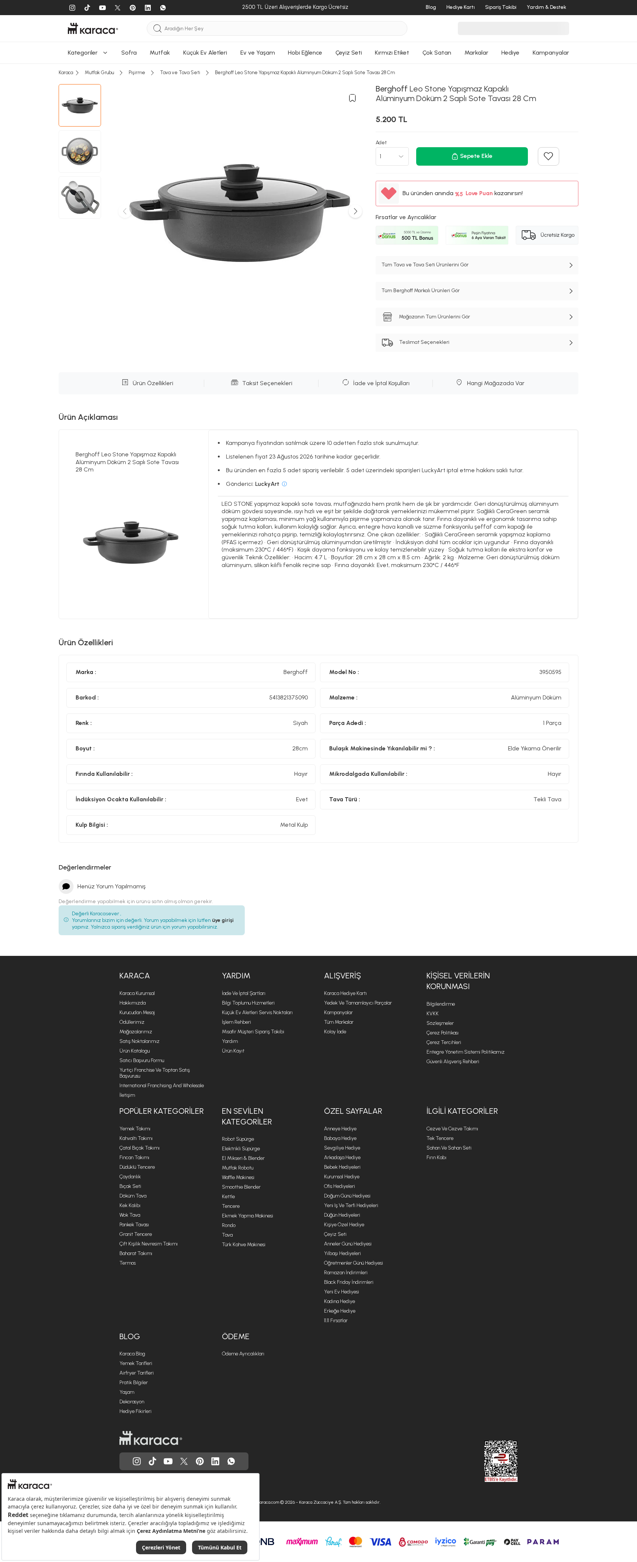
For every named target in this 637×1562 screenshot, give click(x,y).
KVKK (433, 1013)
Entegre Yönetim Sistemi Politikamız (466, 1052)
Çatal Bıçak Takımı (139, 1148)
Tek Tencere (440, 1138)
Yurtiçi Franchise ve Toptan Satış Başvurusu (154, 1073)
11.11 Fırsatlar (336, 1320)
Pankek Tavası (134, 1224)
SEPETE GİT (318, 80)
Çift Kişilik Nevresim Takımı (148, 1244)
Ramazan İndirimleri (346, 1272)
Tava (227, 1235)
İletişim (127, 1095)
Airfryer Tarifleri (136, 1373)
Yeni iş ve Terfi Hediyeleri (351, 1205)
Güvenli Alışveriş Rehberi (453, 1061)
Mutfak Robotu (237, 1168)
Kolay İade (335, 1032)
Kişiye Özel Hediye (344, 1224)
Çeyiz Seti (335, 1234)
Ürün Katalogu (134, 1051)
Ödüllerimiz (132, 1022)
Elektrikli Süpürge (241, 1148)
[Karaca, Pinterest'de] (200, 1461)
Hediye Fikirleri (135, 1411)
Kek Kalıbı (129, 1205)
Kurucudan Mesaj (137, 1012)
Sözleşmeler (440, 1023)
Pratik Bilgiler (133, 1382)
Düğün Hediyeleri (342, 1215)
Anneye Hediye (340, 1129)
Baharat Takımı (135, 1253)
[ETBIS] (487, 1461)
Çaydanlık (130, 1177)
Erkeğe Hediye (339, 1311)
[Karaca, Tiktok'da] (153, 1461)
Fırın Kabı (436, 1157)
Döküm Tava (132, 1196)
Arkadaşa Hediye (342, 1157)
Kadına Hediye (339, 1301)
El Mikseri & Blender (243, 1158)
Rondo (229, 1225)
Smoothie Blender (241, 1187)
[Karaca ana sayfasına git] (150, 1438)
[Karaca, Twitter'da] (184, 1461)
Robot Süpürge (238, 1139)
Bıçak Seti (130, 1186)
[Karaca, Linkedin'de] (215, 1461)
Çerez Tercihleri (444, 1042)
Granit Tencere (135, 1234)
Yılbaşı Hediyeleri (342, 1253)
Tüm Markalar (339, 1022)
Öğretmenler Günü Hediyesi (353, 1263)
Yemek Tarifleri (135, 1363)
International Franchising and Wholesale (161, 1085)
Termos (127, 1263)
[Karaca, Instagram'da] (137, 1461)
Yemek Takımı (134, 1129)
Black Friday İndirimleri (348, 1282)
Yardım (230, 1041)
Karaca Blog (132, 1354)
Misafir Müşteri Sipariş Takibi (253, 1032)
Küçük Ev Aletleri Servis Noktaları (257, 1012)
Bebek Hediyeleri (342, 1167)
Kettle (228, 1196)
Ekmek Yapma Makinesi (247, 1216)
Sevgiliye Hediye (342, 1148)
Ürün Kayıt (233, 1051)
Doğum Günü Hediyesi (347, 1196)
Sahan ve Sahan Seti (449, 1148)
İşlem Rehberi (236, 1022)
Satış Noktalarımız (139, 1041)
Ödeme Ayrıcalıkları (243, 1354)
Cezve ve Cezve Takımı (452, 1129)
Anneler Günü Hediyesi (348, 1244)
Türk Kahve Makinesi (243, 1244)
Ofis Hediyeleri (339, 1186)
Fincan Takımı (134, 1157)
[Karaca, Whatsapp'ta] (231, 1461)
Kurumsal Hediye (341, 1177)
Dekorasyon (131, 1402)
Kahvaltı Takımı (136, 1138)
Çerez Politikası (443, 1033)
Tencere (231, 1206)
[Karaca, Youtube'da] (168, 1461)
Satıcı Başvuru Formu (141, 1060)
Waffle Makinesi (238, 1177)
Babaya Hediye (340, 1138)
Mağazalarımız (135, 1032)
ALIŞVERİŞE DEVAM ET (318, 62)
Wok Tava (129, 1215)
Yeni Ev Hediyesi (341, 1292)
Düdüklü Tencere (137, 1167)
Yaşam (126, 1392)
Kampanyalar (338, 1012)
